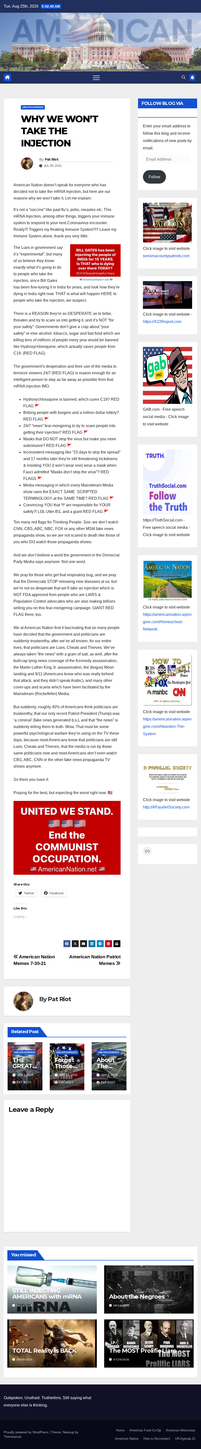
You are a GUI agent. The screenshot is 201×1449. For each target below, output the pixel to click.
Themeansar (12, 1436)
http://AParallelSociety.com (166, 807)
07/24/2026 (121, 1359)
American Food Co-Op (145, 1430)
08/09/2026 (24, 1359)
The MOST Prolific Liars (142, 1350)
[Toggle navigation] (96, 77)
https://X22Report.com (162, 322)
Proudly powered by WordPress (26, 1432)
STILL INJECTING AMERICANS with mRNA (46, 1293)
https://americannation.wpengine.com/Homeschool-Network (167, 621)
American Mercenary (180, 1430)
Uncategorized (32, 107)
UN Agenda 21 (185, 1438)
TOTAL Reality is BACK (44, 1350)
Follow (154, 177)
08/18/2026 (24, 1305)
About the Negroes (136, 1296)
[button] (184, 77)
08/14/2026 (121, 1305)
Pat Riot (51, 159)
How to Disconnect (156, 1438)
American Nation (126, 1438)
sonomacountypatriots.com (166, 256)
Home (120, 1430)
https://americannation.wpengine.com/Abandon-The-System (167, 726)
